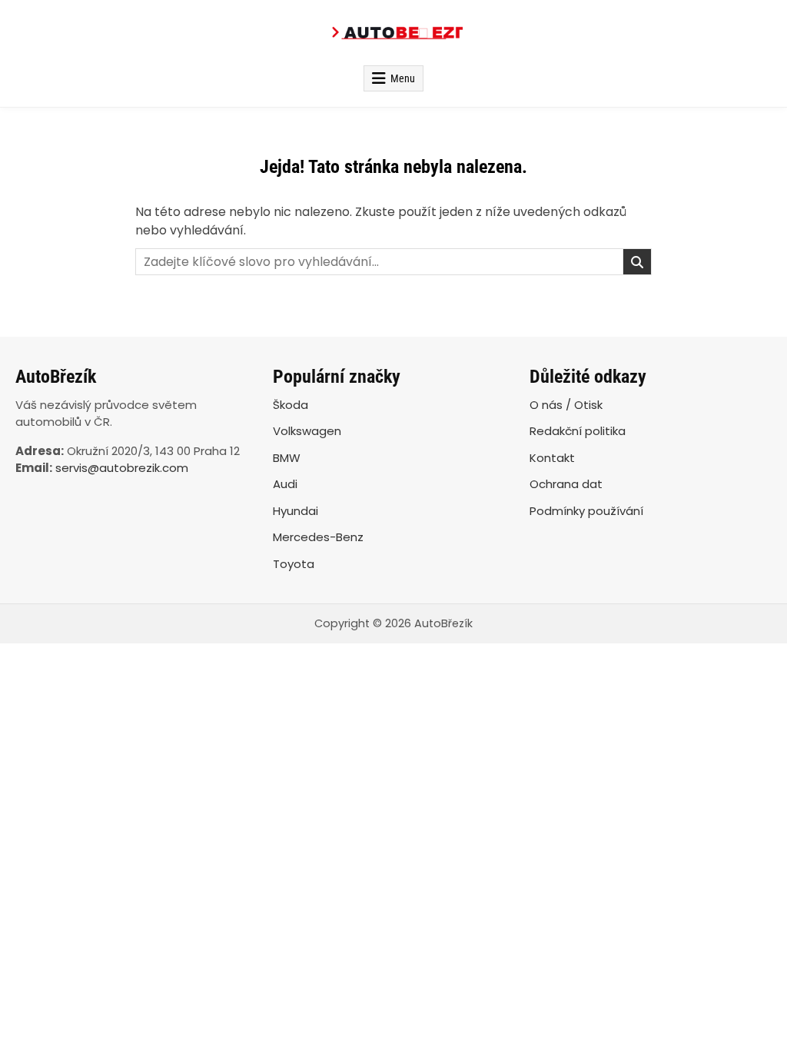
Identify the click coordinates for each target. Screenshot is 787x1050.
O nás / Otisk (566, 405)
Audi (285, 484)
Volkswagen (307, 431)
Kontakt (552, 458)
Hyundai (295, 511)
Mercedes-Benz (318, 537)
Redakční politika (578, 431)
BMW (287, 458)
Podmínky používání (586, 511)
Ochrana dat (566, 484)
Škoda (290, 405)
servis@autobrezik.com (121, 468)
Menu (402, 78)
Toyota (293, 564)
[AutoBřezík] (393, 32)
